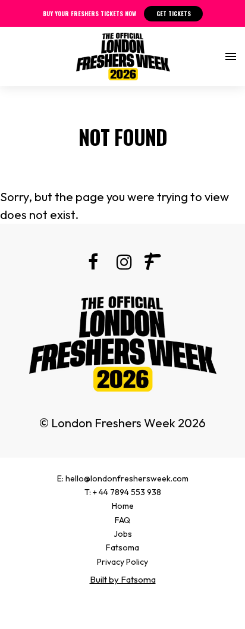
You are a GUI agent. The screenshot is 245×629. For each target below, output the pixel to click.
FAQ (122, 520)
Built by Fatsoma (123, 579)
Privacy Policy (122, 561)
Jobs (123, 533)
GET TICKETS (173, 13)
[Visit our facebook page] (92, 263)
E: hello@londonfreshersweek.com (123, 478)
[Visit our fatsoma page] (152, 263)
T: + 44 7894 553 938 (122, 492)
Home (123, 505)
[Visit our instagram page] (122, 263)
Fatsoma (122, 547)
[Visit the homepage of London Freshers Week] (123, 56)
